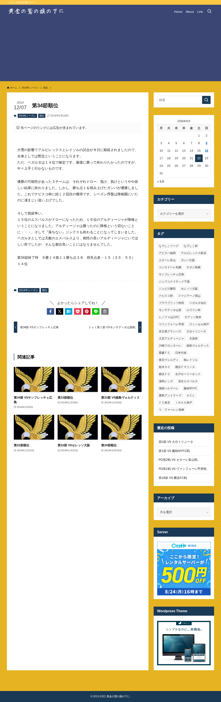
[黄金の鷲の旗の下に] (36, 11)
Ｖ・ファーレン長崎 (171, 409)
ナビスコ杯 (166, 295)
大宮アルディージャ (171, 338)
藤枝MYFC (190, 388)
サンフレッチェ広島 (171, 274)
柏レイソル (191, 359)
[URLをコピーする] (105, 311)
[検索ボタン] (209, 12)
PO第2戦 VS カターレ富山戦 (178, 459)
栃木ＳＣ (164, 367)
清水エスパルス (188, 381)
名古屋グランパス (170, 331)
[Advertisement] (110, 51)
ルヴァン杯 (193, 310)
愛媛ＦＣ (164, 352)
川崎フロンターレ (170, 345)
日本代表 (180, 352)
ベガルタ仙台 (197, 302)
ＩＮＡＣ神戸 (183, 402)
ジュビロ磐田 (167, 288)
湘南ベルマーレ (168, 388)
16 (206, 150)
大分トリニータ (196, 331)
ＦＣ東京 (164, 402)
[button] (50, 311)
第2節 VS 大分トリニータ (176, 441)
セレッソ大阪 (189, 288)
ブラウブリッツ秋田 (171, 302)
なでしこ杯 (191, 246)
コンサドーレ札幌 (170, 267)
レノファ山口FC (169, 317)
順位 (41, 115)
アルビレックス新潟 (193, 253)
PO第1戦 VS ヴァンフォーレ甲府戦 (183, 468)
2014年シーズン (27, 115)
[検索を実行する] (206, 100)
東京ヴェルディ (168, 359)
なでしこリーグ (168, 246)
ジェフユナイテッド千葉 (174, 281)
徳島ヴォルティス (197, 345)
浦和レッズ (166, 381)
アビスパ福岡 (167, 253)
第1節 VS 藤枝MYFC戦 (174, 451)
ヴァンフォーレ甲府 (171, 324)
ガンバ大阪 (188, 260)
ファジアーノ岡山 (189, 295)
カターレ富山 (167, 260)
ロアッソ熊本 (193, 317)
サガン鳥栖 (193, 267)
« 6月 (160, 181)
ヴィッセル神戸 (199, 324)
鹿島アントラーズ (170, 395)
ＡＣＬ (190, 395)
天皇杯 (193, 338)
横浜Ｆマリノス (185, 367)
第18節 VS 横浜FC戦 (173, 478)
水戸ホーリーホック (187, 374)
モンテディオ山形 (170, 310)
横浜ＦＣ (164, 374)
